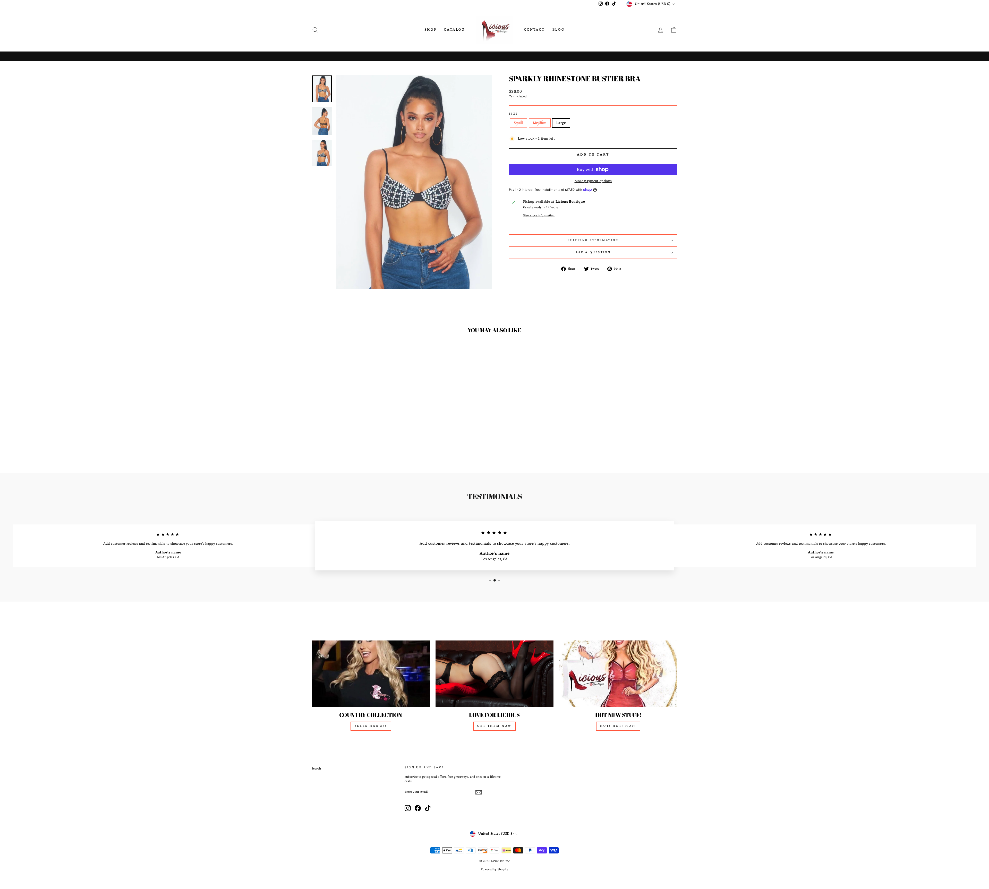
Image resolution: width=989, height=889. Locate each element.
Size (513, 114)
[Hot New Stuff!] (618, 673)
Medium (540, 123)
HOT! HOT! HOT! (618, 726)
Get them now (494, 726)
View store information (539, 216)
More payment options (593, 181)
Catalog (454, 30)
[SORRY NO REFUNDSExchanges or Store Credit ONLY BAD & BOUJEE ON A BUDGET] (494, 56)
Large (561, 123)
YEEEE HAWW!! (370, 726)
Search (316, 769)
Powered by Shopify (494, 869)
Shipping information (593, 240)
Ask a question (593, 252)
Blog (558, 30)
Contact (534, 30)
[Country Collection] (371, 673)
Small (518, 123)
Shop (430, 30)
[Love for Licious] (495, 673)
